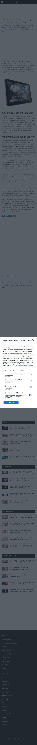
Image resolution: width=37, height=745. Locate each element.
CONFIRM (11, 402)
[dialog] (18, 372)
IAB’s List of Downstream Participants (20, 365)
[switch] (30, 374)
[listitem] (18, 371)
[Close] (33, 340)
